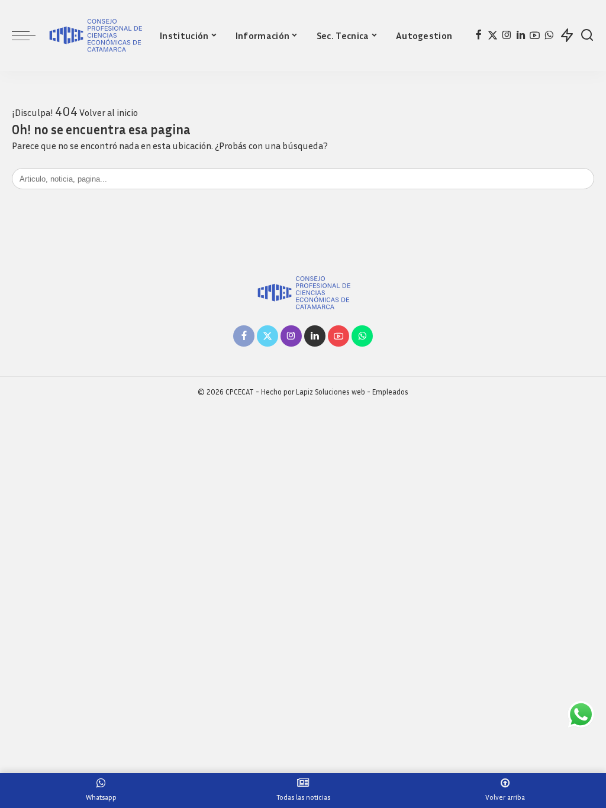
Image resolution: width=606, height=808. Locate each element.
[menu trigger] (29, 35)
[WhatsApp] (549, 35)
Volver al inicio (108, 112)
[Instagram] (507, 35)
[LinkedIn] (521, 35)
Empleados (390, 391)
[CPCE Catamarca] (94, 35)
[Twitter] (493, 35)
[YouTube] (535, 35)
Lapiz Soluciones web (330, 391)
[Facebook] (478, 35)
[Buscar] (587, 35)
